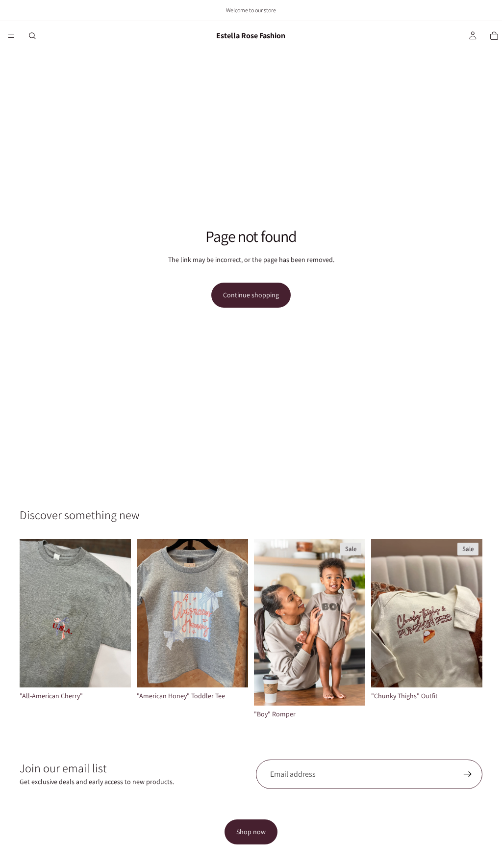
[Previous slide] (265, 622)
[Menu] (11, 36)
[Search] (32, 36)
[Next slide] (354, 622)
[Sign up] (467, 774)
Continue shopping (251, 294)
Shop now (251, 831)
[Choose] (116, 672)
